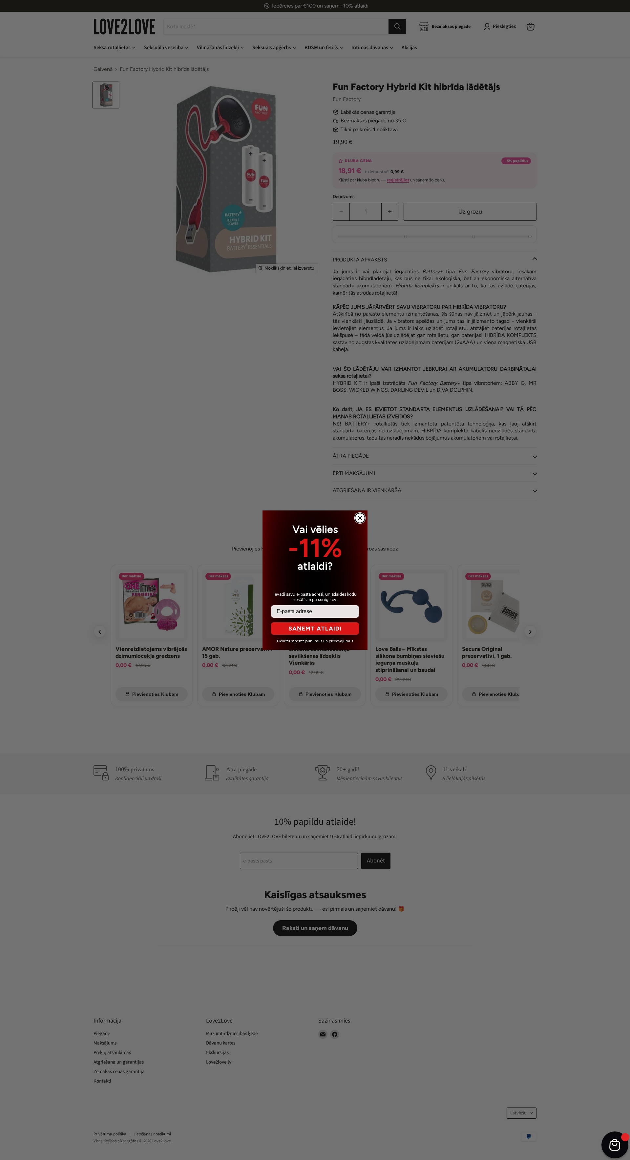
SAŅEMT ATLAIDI (315, 628)
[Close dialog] (360, 518)
